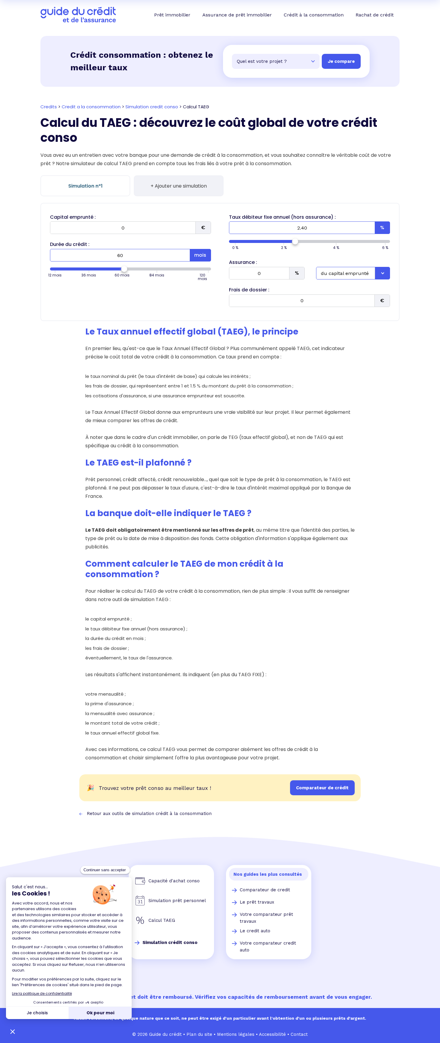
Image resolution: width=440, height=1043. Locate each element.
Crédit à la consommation (314, 15)
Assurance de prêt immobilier (237, 15)
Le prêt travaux (257, 902)
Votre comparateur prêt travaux (266, 918)
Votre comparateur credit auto (268, 946)
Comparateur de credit (265, 890)
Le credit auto (255, 930)
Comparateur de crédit (322, 787)
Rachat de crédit (375, 15)
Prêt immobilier (172, 15)
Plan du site (199, 1034)
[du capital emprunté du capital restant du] (353, 273)
